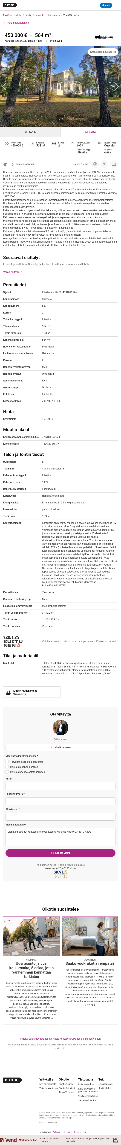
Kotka (29, 15)
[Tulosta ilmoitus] (5, 164)
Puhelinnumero (15, 793)
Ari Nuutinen (60, 739)
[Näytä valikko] (116, 5)
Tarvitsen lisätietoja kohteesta (26, 761)
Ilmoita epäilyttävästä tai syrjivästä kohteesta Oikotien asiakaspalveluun (60, 1038)
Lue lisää (115, 1140)
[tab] (30, 132)
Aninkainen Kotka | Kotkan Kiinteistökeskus (61, 864)
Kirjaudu (106, 5)
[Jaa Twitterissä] (104, 164)
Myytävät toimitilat (12, 15)
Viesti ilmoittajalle (16, 824)
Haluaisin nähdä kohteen (24, 766)
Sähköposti (13, 809)
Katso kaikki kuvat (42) (103, 51)
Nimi (9, 778)
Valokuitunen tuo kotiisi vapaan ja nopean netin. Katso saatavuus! (79, 641)
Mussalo (40, 15)
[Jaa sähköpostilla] (114, 164)
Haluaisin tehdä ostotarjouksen (27, 771)
